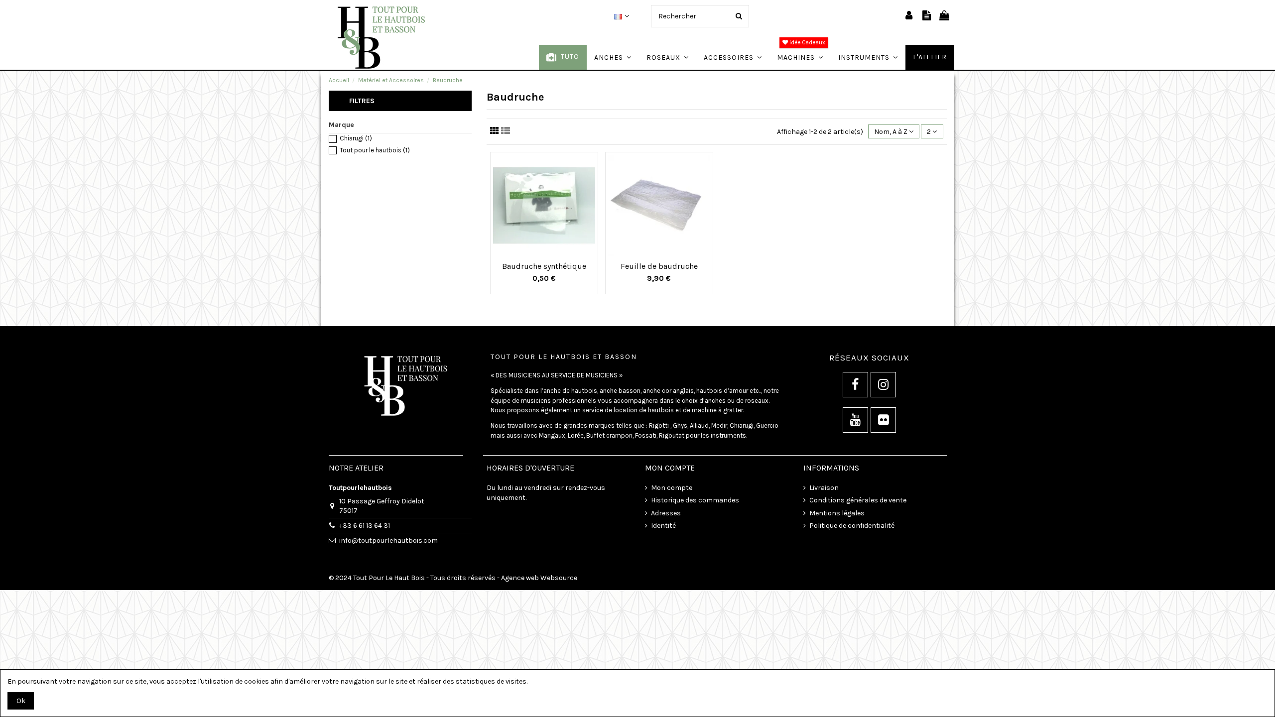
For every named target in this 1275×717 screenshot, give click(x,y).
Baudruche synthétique (544, 266)
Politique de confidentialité (851, 525)
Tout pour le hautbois (375, 150)
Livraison (824, 487)
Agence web (520, 578)
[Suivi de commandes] (926, 16)
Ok (20, 701)
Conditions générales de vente (857, 500)
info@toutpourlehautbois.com (388, 540)
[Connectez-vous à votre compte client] (908, 16)
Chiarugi (356, 138)
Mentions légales (837, 513)
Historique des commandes (695, 500)
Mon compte (671, 487)
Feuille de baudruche (659, 266)
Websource (558, 578)
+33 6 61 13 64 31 (364, 525)
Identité (663, 525)
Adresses (666, 513)
